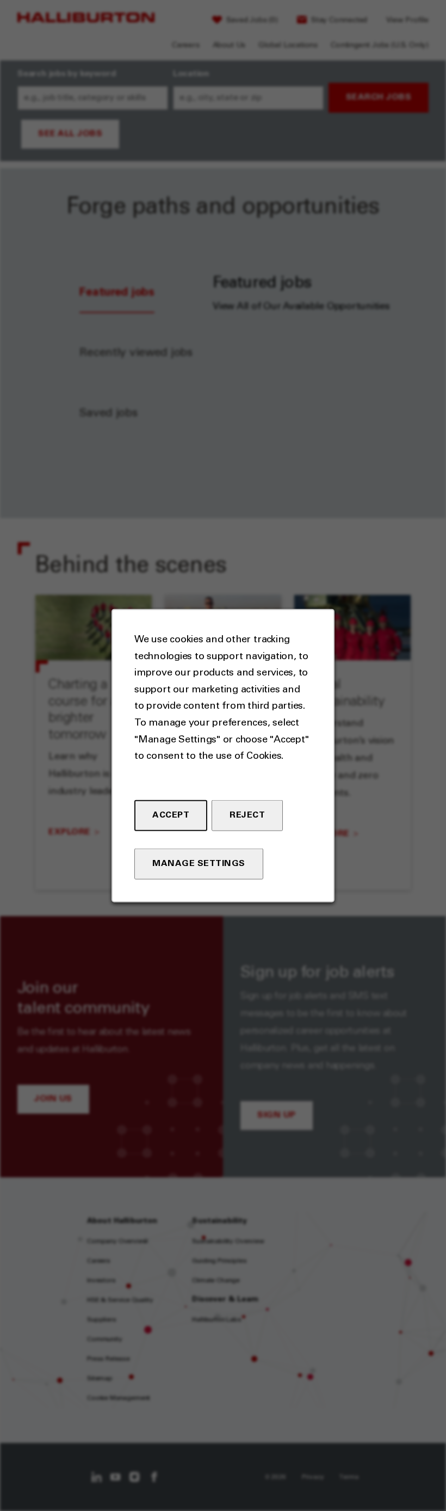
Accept (170, 814)
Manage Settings (198, 863)
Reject (247, 814)
